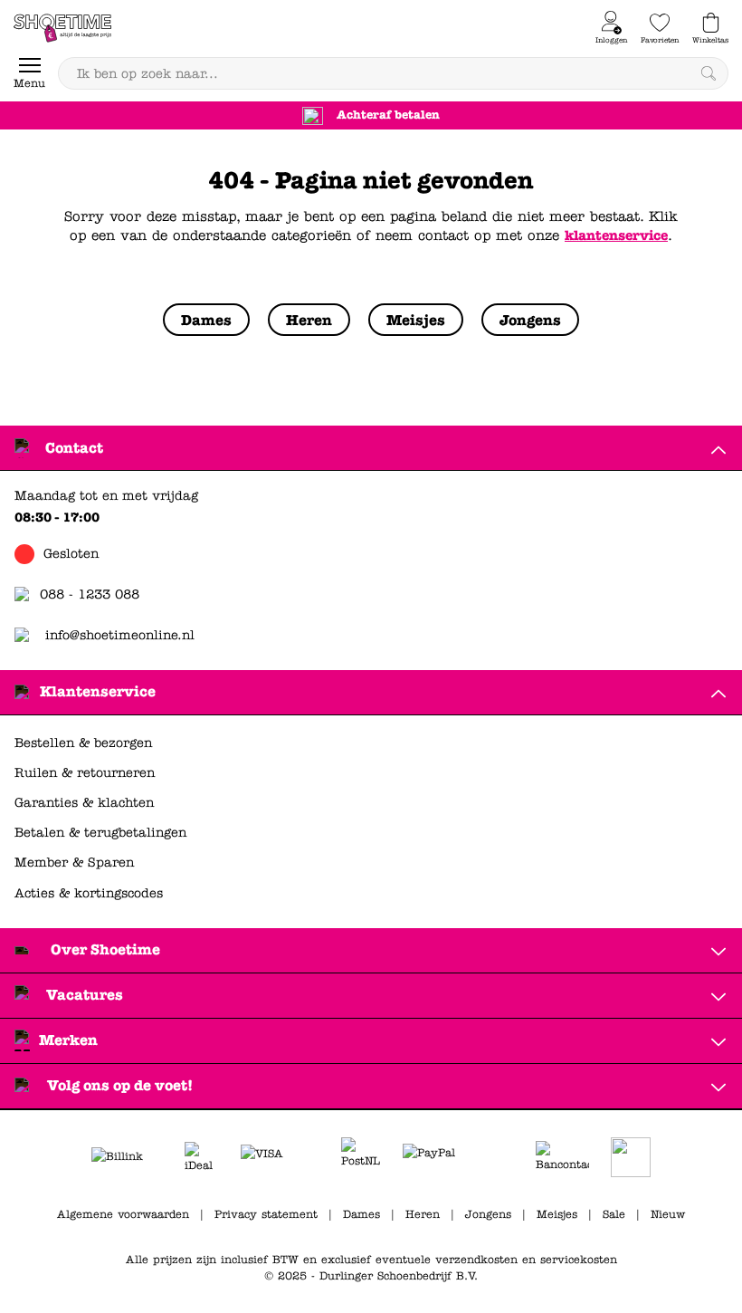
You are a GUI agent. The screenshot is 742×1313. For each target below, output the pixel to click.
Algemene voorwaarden (123, 1214)
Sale (614, 1214)
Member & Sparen (74, 862)
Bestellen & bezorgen (83, 743)
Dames (361, 1214)
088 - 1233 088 (89, 594)
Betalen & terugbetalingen (100, 832)
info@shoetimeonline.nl (120, 635)
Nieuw (668, 1214)
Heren (422, 1214)
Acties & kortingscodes (88, 893)
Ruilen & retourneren (84, 773)
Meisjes (557, 1214)
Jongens (488, 1214)
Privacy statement (266, 1214)
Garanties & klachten (84, 802)
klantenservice (616, 235)
